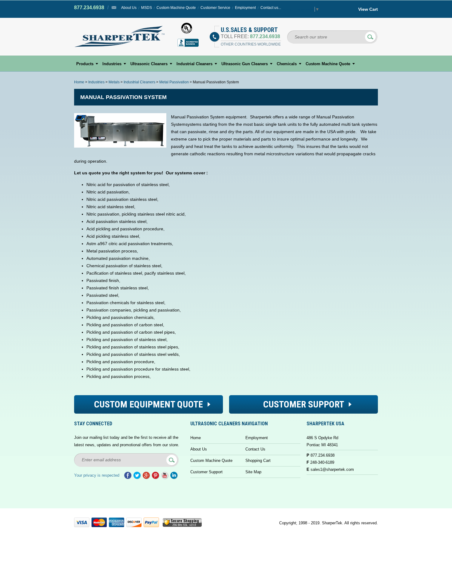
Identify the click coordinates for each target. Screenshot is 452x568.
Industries (111, 64)
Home (79, 82)
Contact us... (270, 8)
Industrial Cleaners (194, 64)
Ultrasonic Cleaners (149, 64)
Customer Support (206, 472)
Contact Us (255, 449)
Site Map (253, 472)
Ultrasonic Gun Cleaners (244, 64)
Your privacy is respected (96, 475)
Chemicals (287, 64)
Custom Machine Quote (176, 8)
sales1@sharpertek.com (332, 469)
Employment (245, 8)
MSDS (146, 8)
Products (84, 64)
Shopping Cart (258, 461)
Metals (114, 82)
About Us (129, 8)
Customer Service (215, 8)
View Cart (368, 9)
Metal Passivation (174, 82)
